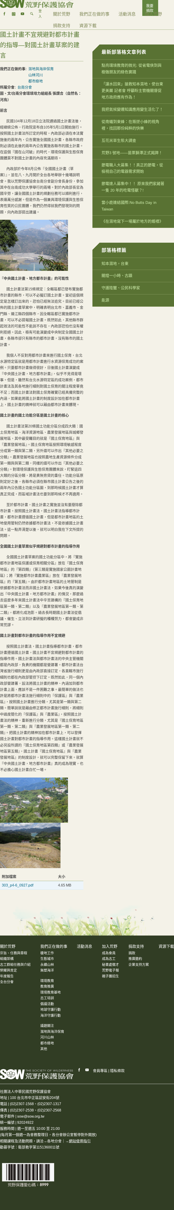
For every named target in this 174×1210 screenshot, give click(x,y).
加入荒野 (153, 14)
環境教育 (47, 981)
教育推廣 (47, 986)
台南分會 (24, 87)
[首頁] (37, 2)
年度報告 (7, 976)
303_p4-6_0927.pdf (17, 885)
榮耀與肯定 (8, 970)
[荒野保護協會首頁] (37, 1074)
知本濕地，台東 (115, 264)
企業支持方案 (138, 964)
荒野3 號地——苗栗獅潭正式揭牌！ (132, 153)
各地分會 (54, 1141)
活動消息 (127, 14)
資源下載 (88, 25)
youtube (22, 14)
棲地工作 (47, 953)
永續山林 (47, 964)
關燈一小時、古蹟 (117, 276)
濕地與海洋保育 (52, 1031)
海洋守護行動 (50, 1015)
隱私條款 (117, 1071)
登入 (40, 13)
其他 (43, 1049)
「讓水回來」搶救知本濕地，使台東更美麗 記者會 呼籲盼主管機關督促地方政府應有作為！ (132, 90)
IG (13, 14)
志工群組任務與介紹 (15, 964)
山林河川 (35, 75)
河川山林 (47, 1037)
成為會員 (109, 953)
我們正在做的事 (94, 14)
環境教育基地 (50, 992)
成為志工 (109, 959)
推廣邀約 (135, 959)
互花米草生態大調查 (119, 140)
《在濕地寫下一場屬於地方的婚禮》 (132, 221)
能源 (105, 300)
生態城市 (47, 959)
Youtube (87, 1070)
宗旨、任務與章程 (13, 953)
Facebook (79, 1070)
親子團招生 (110, 976)
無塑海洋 (47, 970)
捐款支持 (61, 25)
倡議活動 (47, 1004)
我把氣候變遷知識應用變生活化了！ (132, 109)
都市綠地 (35, 81)
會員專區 (100, 1071)
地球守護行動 (50, 1009)
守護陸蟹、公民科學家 (121, 288)
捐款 (131, 953)
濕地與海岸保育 (41, 69)
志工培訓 (47, 998)
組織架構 (7, 959)
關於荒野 (61, 14)
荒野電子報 (110, 970)
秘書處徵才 (110, 964)
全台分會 (7, 982)
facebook (4, 14)
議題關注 (47, 1025)
